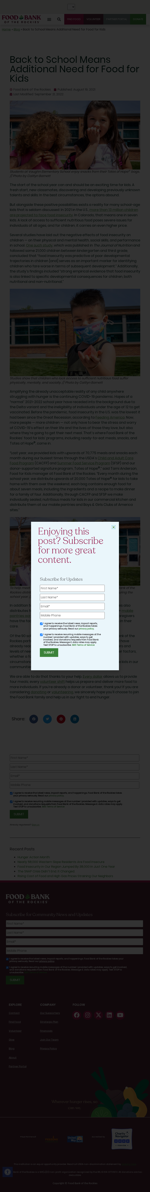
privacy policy (86, 628)
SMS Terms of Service (83, 644)
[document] (75, 596)
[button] (113, 527)
